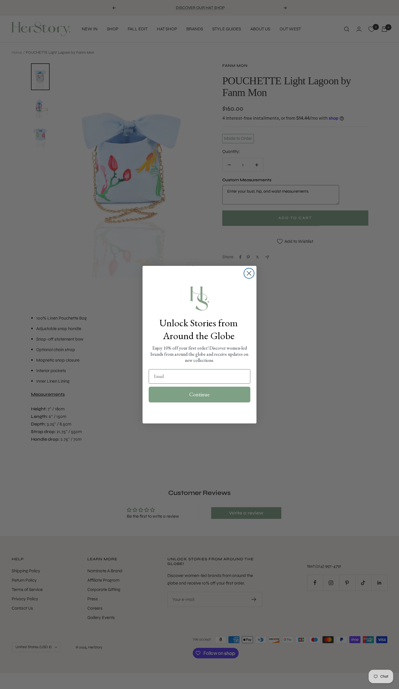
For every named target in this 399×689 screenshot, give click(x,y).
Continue (199, 394)
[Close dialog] (249, 273)
